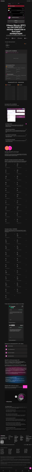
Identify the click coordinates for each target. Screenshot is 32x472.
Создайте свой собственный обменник (16, 437)
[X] (31, 444)
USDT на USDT (2, 452)
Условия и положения (28, 436)
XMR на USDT (18, 449)
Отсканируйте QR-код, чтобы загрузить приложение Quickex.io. (7, 444)
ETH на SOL (9, 451)
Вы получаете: (22, 11)
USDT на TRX (18, 451)
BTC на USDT (26, 450)
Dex (15, 3)
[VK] (27, 444)
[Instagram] (24, 444)
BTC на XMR (2, 449)
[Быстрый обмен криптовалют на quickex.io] (2, 1)
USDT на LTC (2, 450)
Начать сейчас (25, 386)
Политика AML (28, 439)
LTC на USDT (2, 451)
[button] (16, 396)
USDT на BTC (2, 453)
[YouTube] (29, 444)
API (14, 442)
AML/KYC (16, 22)
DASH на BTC (18, 452)
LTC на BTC (9, 453)
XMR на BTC (25, 451)
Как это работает (11, 436)
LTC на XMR (25, 449)
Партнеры (15, 439)
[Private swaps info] (18, 3)
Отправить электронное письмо (21, 437)
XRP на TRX (9, 452)
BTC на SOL (25, 452)
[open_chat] (30, 468)
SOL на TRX (17, 450)
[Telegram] (26, 444)
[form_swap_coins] (8, 10)
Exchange (9, 3)
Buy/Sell (13, 3)
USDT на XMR (10, 449)
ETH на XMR (9, 450)
